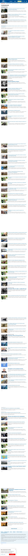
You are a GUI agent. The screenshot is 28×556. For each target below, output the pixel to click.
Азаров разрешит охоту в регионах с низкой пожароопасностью (14, 512)
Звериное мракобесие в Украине (13, 81)
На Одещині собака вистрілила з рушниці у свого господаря (17, 317)
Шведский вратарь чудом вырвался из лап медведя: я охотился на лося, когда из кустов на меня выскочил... (17, 375)
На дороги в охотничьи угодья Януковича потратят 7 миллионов (17, 467)
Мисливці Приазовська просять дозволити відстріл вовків (17, 149)
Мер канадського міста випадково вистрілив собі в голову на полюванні (17, 177)
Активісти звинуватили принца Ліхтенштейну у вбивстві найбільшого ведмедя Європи (16, 59)
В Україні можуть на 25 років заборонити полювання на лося (17, 265)
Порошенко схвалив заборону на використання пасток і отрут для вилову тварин (16, 255)
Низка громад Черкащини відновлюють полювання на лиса (17, 19)
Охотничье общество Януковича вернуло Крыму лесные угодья (10, 412)
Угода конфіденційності (4, 532)
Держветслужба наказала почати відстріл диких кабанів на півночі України (16, 324)
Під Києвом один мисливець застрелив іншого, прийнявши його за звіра (17, 183)
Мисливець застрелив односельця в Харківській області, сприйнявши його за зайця (17, 188)
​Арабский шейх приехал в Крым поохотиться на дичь (16, 455)
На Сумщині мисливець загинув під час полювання (15, 63)
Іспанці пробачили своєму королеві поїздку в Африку (16, 438)
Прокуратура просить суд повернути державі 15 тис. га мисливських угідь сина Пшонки (16, 358)
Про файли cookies (3, 554)
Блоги (15, 1)
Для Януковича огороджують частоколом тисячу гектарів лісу (17, 490)
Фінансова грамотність (15, 3)
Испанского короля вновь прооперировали (14, 432)
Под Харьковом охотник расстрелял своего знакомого (16, 421)
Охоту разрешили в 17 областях (13, 500)
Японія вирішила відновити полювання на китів (15, 342)
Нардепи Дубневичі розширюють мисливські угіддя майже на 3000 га (17, 348)
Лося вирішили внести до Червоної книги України (15, 193)
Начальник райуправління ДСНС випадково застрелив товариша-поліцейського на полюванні (16, 37)
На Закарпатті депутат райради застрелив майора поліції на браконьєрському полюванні (17, 277)
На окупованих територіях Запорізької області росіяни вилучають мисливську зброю (16, 9)
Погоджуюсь (12, 554)
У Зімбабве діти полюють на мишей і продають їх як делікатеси (16, 211)
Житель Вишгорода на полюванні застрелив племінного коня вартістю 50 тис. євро (17, 272)
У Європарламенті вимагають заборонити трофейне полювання (16, 100)
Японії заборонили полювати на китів (13, 363)
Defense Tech (3, 3)
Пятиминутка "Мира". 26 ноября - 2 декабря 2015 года (17, 288)
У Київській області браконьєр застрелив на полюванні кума (17, 243)
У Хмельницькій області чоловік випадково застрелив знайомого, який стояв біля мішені (16, 94)
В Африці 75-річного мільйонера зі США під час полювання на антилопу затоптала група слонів (17, 15)
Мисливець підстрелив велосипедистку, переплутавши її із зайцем (11, 353)
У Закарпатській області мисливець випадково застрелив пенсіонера (16, 166)
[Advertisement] (11, 49)
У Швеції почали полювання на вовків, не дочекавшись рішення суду (16, 283)
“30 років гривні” (8, 3)
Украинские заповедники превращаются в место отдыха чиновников (17, 380)
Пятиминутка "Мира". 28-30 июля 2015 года (15, 335)
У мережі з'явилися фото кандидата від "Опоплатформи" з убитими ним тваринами (15, 105)
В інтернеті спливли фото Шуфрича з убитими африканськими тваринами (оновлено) (15, 89)
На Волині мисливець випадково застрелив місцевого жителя (17, 232)
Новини (11, 1)
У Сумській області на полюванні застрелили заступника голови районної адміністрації (16, 161)
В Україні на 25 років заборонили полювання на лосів (16, 260)
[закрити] (15, 549)
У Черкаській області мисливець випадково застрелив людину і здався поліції (17, 249)
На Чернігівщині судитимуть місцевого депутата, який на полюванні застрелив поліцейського (14, 26)
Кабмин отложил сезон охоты (12, 516)
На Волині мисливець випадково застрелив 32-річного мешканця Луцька (16, 70)
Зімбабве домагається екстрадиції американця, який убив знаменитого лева (17, 329)
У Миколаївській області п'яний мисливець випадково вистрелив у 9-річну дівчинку (16, 199)
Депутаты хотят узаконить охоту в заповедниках (16, 416)
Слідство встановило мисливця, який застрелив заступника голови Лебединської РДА (17, 155)
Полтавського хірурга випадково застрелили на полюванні (16, 31)
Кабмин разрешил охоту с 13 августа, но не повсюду (16, 505)
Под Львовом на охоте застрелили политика (15, 368)
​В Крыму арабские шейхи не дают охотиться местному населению (16, 450)
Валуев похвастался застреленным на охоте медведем (10, 408)
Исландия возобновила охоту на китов (14, 385)
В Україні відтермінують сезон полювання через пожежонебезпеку (15, 428)
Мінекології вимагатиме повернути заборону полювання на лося (17, 122)
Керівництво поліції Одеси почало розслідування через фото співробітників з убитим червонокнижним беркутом (17, 75)
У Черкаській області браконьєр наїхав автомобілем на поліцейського (15, 172)
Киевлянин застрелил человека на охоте (14, 494)
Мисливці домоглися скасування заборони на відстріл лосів (17, 204)
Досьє (15, 4)
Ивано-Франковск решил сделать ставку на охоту (15, 522)
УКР (24, 1)
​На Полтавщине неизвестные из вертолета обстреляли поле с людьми (17, 461)
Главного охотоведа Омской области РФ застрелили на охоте (17, 295)
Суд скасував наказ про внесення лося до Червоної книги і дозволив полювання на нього (17, 144)
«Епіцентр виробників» (22, 3)
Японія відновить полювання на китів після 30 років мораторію (16, 116)
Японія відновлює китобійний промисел (14, 110)
